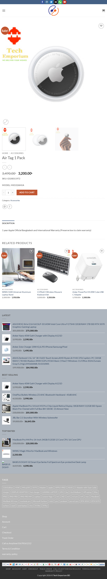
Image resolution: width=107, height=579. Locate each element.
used (13, 506)
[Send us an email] (56, 2)
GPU (61, 492)
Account (6, 521)
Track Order (8, 537)
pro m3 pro (74, 501)
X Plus (45, 506)
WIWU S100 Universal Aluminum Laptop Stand (16, 293)
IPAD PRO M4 (26, 497)
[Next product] (4, 167)
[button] (3, 10)
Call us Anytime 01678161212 (16, 543)
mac (87, 497)
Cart (4, 527)
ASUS (70, 487)
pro (56, 501)
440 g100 (26, 487)
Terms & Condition (11, 548)
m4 (81, 497)
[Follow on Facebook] (42, 2)
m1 (58, 497)
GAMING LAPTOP (49, 492)
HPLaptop (87, 492)
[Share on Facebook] (9, 206)
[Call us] (60, 2)
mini (51, 501)
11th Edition (8, 487)
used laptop (22, 506)
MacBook (95, 497)
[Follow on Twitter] (51, 2)
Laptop (37, 497)
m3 (68, 497)
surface (6, 506)
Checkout (6, 532)
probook (63, 501)
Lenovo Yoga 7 (48, 497)
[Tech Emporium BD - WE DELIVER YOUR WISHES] (53, 10)
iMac (96, 492)
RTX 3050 (85, 501)
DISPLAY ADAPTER (20, 492)
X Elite (37, 506)
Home (5, 153)
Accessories (17, 153)
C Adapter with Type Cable (85, 487)
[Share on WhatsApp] (4, 206)
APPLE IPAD (60, 487)
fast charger (35, 492)
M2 (63, 497)
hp (67, 492)
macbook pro (25, 501)
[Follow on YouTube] (65, 2)
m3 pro (75, 497)
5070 (34, 487)
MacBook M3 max (10, 501)
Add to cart (27, 192)
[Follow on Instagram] (47, 2)
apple (50, 487)
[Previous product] (9, 167)
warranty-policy (9, 554)
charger (6, 492)
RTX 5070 (96, 501)
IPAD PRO (14, 497)
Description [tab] (8, 223)
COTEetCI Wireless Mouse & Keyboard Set (49, 293)
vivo (31, 506)
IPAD (5, 497)
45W (17, 487)
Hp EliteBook (75, 492)
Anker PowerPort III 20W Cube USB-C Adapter (88, 293)
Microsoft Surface (40, 501)
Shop (4, 516)
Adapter (42, 487)
